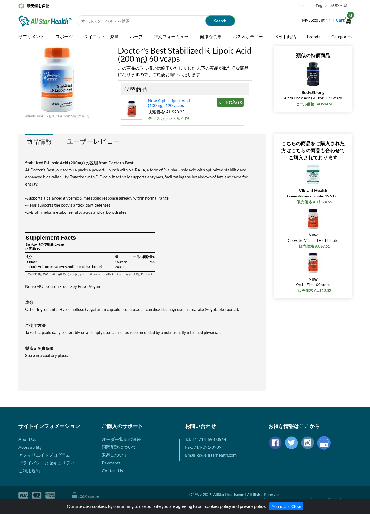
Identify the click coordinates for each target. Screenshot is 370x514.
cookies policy (218, 506)
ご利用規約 (29, 470)
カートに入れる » (231, 102)
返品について (115, 454)
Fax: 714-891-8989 (203, 447)
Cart (344, 19)
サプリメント (31, 36)
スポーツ (64, 36)
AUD (338, 5)
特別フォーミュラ (171, 36)
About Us (27, 439)
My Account (313, 19)
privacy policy (252, 506)
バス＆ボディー (248, 36)
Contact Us (112, 470)
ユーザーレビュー (93, 141)
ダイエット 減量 (101, 36)
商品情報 (39, 141)
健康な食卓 (211, 36)
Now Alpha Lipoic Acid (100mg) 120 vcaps (169, 103)
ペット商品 (285, 36)
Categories (341, 36)
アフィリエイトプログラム (44, 454)
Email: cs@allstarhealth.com (211, 454)
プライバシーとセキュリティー (48, 462)
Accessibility (30, 447)
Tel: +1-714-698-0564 (205, 439)
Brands (313, 36)
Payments (111, 462)
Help (301, 5)
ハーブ (136, 36)
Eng (319, 5)
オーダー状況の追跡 (121, 439)
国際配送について (119, 447)
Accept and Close (286, 506)
